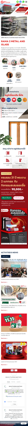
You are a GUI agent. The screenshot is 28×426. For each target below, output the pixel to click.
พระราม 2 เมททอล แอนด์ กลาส (13, 377)
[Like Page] (12, 370)
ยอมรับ (23, 423)
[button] (3, 26)
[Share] (15, 370)
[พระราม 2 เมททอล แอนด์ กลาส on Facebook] (14, 372)
